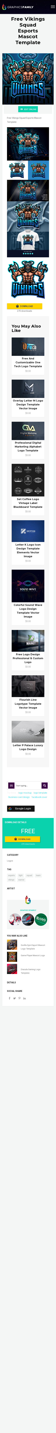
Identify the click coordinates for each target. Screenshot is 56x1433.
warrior (21, 880)
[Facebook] (9, 998)
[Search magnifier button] (45, 785)
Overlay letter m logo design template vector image (28, 404)
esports (11, 875)
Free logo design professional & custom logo (28, 658)
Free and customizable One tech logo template (28, 362)
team (38, 875)
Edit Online (30, 109)
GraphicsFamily (28, 910)
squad (29, 875)
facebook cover (39, 797)
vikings (11, 880)
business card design (19, 797)
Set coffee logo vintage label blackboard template (28, 503)
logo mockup (25, 793)
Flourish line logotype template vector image (28, 703)
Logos (10, 861)
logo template (40, 793)
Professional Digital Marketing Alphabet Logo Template (28, 446)
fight (21, 875)
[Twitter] (14, 998)
